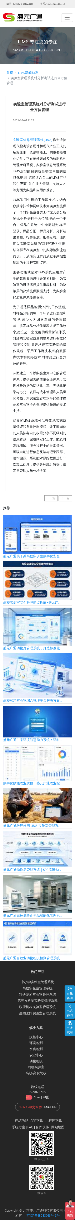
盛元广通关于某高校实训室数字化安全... (32, 556)
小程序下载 (53, 1120)
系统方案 (18, 1127)
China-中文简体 (30, 1107)
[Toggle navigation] (67, 17)
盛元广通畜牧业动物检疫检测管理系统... (32, 958)
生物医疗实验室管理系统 (37, 1013)
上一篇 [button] (51, 498)
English (50, 1107)
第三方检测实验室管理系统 (38, 1001)
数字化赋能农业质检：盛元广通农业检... (32, 783)
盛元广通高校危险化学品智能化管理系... (32, 916)
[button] (37, 1107)
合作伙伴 (42, 1127)
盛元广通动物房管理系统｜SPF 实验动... (32, 870)
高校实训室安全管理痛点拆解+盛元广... (31, 602)
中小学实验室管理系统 (37, 982)
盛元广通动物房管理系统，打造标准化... (32, 648)
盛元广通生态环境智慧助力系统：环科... (32, 740)
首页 (9, 73)
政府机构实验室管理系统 (37, 1007)
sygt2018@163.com (23, 4)
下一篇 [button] (65, 498)
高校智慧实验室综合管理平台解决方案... (32, 701)
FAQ (30, 1127)
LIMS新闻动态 (27, 73)
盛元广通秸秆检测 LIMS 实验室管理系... (31, 826)
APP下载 (36, 1120)
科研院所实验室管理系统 (37, 995)
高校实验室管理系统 (37, 988)
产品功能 (21, 1120)
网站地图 (58, 1127)
